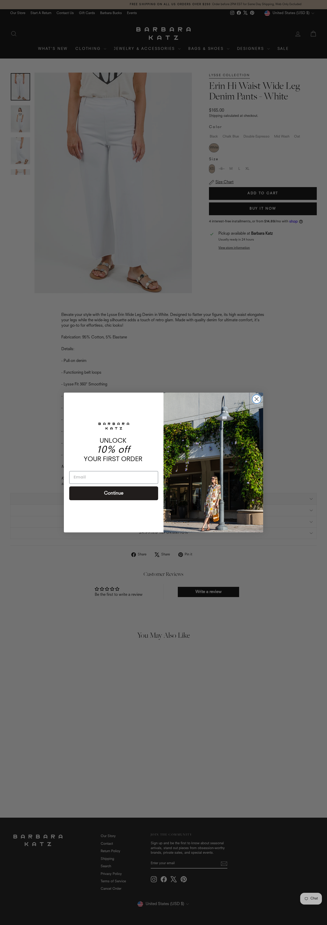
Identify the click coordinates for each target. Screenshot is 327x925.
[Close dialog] (256, 399)
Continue (113, 493)
